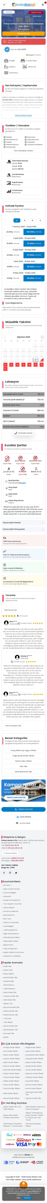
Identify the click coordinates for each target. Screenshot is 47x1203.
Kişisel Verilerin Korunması (13, 952)
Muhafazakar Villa (10, 977)
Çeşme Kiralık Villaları (11, 1058)
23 (42, 360)
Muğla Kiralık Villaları (33, 1047)
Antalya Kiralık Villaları (11, 1047)
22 (36, 360)
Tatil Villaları (8, 1022)
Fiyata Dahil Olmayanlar (14, 529)
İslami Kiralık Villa (9, 992)
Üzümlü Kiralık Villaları (11, 1088)
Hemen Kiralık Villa (10, 1026)
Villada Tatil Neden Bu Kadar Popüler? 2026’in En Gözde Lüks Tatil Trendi (34, 1116)
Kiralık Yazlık (8, 970)
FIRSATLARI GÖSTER (16, 797)
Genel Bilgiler (8, 926)
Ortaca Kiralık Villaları (34, 1070)
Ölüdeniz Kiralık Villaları (34, 1077)
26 (17, 365)
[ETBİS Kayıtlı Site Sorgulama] (37, 1162)
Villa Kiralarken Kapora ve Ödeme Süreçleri (35, 1108)
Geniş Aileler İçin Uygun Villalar (23, 750)
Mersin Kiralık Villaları (11, 1055)
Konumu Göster (11, 853)
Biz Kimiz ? (7, 885)
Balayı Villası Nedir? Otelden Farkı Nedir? (11, 1116)
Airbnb (5, 1037)
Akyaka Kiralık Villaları (34, 1066)
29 (36, 365)
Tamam (27, 1198)
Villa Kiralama (8, 985)
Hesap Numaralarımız (11, 900)
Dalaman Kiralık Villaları (34, 1073)
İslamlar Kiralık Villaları (34, 1085)
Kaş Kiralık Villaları (32, 1081)
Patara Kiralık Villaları (11, 1085)
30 (42, 365)
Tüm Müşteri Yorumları (12, 904)
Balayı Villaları (8, 974)
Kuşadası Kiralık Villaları (34, 1058)
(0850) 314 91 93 (17, 858)
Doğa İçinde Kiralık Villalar (23, 756)
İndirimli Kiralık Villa (10, 1011)
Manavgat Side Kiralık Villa (34, 1093)
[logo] (23, 4)
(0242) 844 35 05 (12, 845)
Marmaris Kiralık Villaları (12, 1070)
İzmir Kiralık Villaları (10, 1051)
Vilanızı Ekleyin (8, 907)
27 (23, 365)
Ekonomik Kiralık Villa (11, 1007)
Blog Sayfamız (9, 915)
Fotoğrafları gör (23, 33)
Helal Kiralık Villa (9, 1000)
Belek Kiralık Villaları (10, 1093)
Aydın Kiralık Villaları (33, 1051)
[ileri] (42, 337)
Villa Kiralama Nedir (10, 941)
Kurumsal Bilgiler (9, 893)
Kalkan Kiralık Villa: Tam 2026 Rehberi (12, 1108)
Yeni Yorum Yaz (10, 610)
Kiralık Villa (7, 966)
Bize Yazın (7, 919)
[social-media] (4, 872)
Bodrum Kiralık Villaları (11, 1066)
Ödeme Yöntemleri (11, 922)
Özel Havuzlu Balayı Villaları (33, 1125)
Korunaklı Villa (8, 1033)
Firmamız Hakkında (10, 911)
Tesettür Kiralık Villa (11, 996)
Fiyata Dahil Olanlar (12, 522)
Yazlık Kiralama (9, 989)
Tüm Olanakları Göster (23, 151)
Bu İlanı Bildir (25, 823)
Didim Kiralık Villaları (11, 1062)
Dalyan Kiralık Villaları (11, 1073)
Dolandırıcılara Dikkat (11, 937)
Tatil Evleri (7, 1018)
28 (29, 365)
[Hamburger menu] (4, 4)
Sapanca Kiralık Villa (33, 1098)
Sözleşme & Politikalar (12, 956)
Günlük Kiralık (8, 981)
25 (11, 365)
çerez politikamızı (33, 1191)
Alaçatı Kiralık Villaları (34, 1062)
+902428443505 (17, 860)
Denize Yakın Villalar (23, 761)
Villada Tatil (7, 1003)
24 (5, 365)
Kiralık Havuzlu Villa (10, 1015)
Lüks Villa (23, 766)
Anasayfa (7, 896)
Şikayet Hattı (8, 945)
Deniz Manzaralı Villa (23, 772)
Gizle (18, 1198)
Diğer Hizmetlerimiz (11, 934)
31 (5, 369)
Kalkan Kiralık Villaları (11, 1081)
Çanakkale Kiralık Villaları (35, 1055)
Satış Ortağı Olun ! (10, 948)
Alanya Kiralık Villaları (11, 1098)
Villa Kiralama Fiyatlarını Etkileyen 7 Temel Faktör (13, 1125)
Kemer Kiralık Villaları (33, 1088)
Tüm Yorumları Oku (13, 726)
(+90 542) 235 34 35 (14, 848)
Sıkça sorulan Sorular (11, 889)
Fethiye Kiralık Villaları (11, 1077)
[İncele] (22, 483)
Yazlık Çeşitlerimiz (10, 930)
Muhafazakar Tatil (10, 1030)
